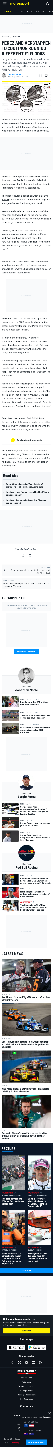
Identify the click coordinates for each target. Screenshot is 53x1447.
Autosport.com (26, 1390)
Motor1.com (26, 1382)
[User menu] (47, 3)
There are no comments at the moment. (26, 606)
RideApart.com (26, 1399)
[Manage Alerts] (30, 555)
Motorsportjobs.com (26, 1386)
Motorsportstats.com (27, 1395)
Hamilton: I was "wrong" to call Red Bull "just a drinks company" (27, 493)
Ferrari (5, 199)
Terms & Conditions (12, 1439)
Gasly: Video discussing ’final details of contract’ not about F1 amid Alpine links (24, 485)
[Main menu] (5, 4)
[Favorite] (40, 75)
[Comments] (47, 75)
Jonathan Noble (14, 74)
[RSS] (40, 1362)
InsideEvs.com (26, 1377)
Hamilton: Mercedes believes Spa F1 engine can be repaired (26, 501)
